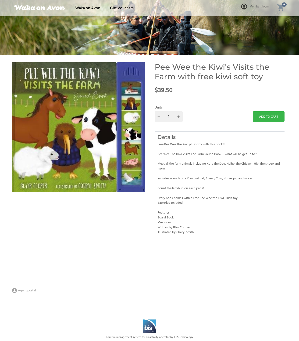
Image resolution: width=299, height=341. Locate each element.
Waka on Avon (87, 8)
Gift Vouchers (122, 8)
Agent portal (26, 290)
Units (159, 107)
